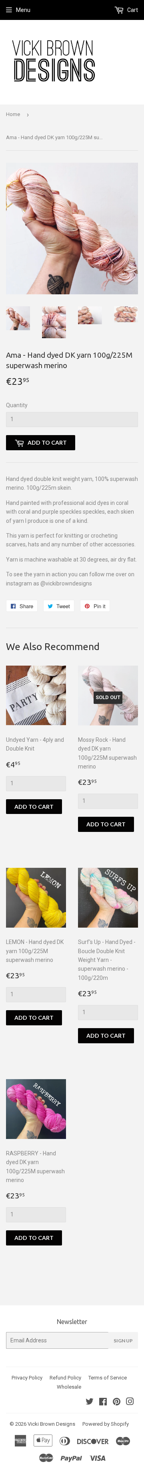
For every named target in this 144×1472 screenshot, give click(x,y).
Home (13, 114)
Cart (132, 10)
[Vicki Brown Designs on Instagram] (130, 1402)
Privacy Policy (27, 1378)
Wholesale (69, 1387)
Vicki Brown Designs (51, 1424)
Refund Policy (65, 1378)
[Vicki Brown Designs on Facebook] (103, 1402)
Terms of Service (107, 1378)
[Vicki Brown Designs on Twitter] (90, 1402)
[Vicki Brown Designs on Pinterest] (116, 1402)
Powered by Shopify (105, 1424)
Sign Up (123, 1341)
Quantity (17, 405)
